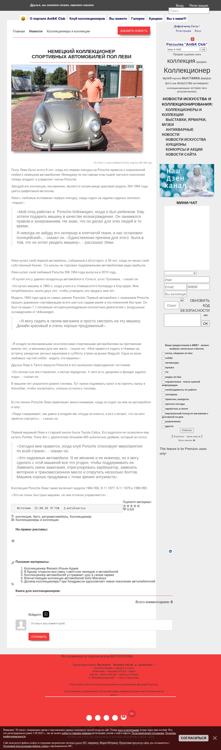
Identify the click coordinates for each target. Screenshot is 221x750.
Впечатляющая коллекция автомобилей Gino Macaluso (65, 578)
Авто (36, 516)
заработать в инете (176, 408)
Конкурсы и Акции (184, 149)
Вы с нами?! (176, 18)
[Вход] (46, 614)
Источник (24, 508)
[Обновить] (204, 273)
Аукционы (176, 144)
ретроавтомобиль (55, 516)
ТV (166, 372)
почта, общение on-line (179, 353)
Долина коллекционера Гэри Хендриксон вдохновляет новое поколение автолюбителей (89, 581)
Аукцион (155, 18)
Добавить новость (134, 30)
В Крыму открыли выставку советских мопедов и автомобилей (71, 571)
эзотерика (171, 394)
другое (169, 426)
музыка (169, 367)
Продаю (178, 54)
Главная (19, 31)
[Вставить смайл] (208, 273)
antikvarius (76, 508)
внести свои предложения (100, 684)
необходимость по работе (181, 389)
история (196, 88)
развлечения (172, 421)
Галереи (137, 18)
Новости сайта (181, 154)
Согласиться (193, 738)
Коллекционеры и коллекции (68, 31)
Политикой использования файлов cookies (26, 746)
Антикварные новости (178, 132)
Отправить (39, 636)
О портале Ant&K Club (47, 18)
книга (198, 54)
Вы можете (118, 18)
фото (168, 83)
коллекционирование (178, 88)
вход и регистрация (128, 729)
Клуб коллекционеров (87, 18)
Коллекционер (80, 516)
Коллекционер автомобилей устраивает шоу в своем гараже (69, 574)
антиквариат (201, 83)
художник (189, 54)
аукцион (201, 62)
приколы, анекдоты (177, 399)
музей (167, 78)
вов (174, 83)
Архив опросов (193, 436)
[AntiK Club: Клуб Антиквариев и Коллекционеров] (23, 18)
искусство (184, 83)
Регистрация (199, 5)
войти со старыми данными (76, 733)
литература (172, 362)
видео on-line (173, 377)
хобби (169, 358)
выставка (191, 77)
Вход (180, 5)
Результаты (179, 436)
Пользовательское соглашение (148, 733)
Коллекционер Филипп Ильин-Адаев (51, 568)
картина (176, 78)
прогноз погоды (175, 404)
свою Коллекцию (103, 667)
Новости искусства (186, 139)
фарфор (206, 78)
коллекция (23, 516)
